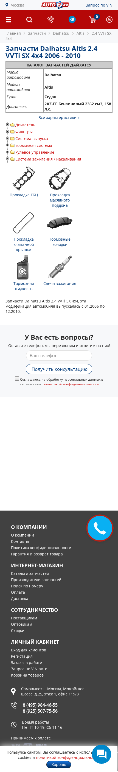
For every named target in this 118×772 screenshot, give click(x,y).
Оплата (18, 592)
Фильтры (24, 131)
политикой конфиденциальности (71, 384)
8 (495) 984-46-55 (40, 705)
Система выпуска (31, 138)
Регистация (22, 656)
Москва (17, 5)
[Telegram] (72, 21)
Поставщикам (24, 617)
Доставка (19, 598)
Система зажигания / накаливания (48, 159)
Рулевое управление (34, 152)
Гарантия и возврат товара (37, 554)
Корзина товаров (27, 675)
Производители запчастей (36, 579)
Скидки (17, 630)
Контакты (20, 541)
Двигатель (25, 124)
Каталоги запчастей (30, 573)
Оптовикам (21, 624)
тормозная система (33, 145)
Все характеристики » (59, 117)
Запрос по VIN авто (29, 668)
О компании (22, 535)
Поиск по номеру (27, 586)
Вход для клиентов (28, 649)
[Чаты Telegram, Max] (101, 754)
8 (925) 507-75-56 (40, 711)
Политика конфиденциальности (41, 547)
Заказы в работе (26, 662)
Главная (13, 33)
